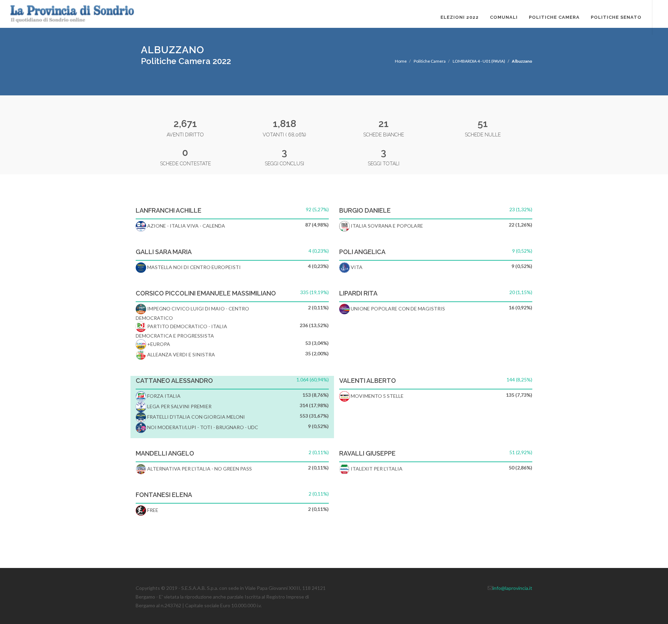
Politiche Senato (616, 17)
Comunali (504, 17)
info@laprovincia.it (512, 588)
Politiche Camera (554, 17)
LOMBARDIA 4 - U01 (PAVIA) (479, 61)
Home (401, 61)
